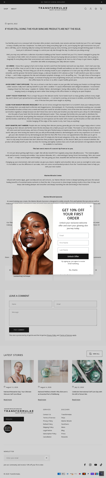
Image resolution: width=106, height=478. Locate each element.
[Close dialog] (91, 206)
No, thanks (73, 270)
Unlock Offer (73, 256)
